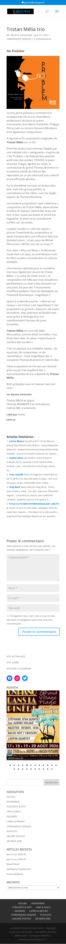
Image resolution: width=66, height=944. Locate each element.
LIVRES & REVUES (16, 821)
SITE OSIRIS (13, 662)
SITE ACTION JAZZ (16, 656)
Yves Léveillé (16, 474)
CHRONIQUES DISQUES (19, 38)
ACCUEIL (11, 796)
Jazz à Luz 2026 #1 (16, 859)
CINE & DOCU (14, 811)
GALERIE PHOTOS (16, 836)
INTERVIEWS (13, 801)
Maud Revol (13, 864)
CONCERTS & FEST (16, 806)
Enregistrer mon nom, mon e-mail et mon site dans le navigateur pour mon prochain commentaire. (31, 619)
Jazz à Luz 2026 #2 (16, 854)
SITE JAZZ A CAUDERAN (19, 668)
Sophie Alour (16, 457)
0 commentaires (42, 38)
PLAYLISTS (12, 831)
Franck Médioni (15, 874)
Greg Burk (14, 487)
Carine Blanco (16, 441)
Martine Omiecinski (21, 35)
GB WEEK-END (14, 841)
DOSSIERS (12, 816)
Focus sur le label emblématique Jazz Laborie (34, 503)
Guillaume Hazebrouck (19, 869)
